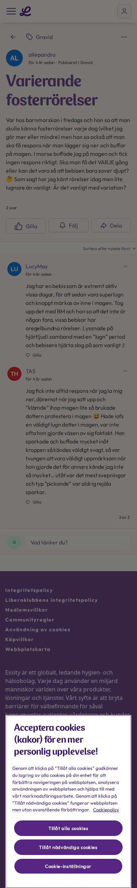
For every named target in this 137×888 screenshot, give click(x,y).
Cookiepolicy (106, 809)
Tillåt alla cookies (68, 828)
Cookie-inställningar (68, 866)
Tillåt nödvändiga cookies (68, 847)
